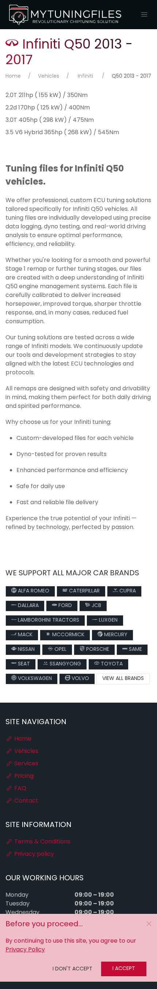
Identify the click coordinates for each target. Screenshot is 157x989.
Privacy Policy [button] (25, 950)
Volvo (79, 679)
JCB (95, 606)
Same (134, 649)
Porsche (97, 649)
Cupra (127, 591)
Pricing (23, 776)
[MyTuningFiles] (65, 15)
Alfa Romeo (32, 591)
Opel (59, 649)
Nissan (25, 649)
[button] (144, 14)
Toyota (111, 664)
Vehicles (48, 76)
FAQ (19, 788)
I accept (123, 969)
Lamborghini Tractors (47, 620)
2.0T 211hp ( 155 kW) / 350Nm (46, 95)
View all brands (123, 679)
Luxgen (107, 620)
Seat (23, 664)
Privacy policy (33, 854)
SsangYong (64, 664)
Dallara (27, 606)
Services (25, 764)
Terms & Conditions (41, 842)
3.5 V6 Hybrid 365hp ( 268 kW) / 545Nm (62, 133)
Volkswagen (34, 679)
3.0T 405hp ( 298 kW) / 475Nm (49, 120)
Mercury (115, 635)
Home (13, 76)
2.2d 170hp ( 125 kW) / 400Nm (47, 108)
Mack (24, 635)
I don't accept (72, 969)
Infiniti (85, 76)
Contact (25, 801)
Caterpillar (84, 591)
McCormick (67, 635)
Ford (64, 606)
